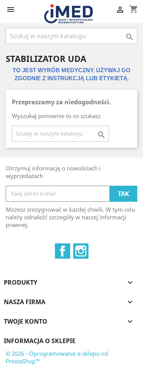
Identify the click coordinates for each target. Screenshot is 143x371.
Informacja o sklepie (40, 341)
